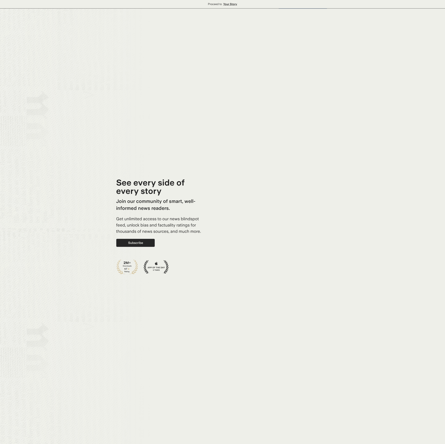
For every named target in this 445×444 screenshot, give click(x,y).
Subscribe (135, 243)
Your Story (230, 4)
